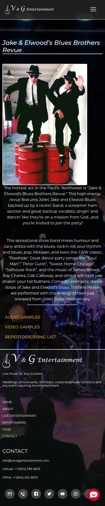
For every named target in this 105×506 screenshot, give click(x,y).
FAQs (6, 429)
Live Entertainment (19, 416)
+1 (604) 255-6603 (25, 477)
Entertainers (14, 422)
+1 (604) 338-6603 (27, 469)
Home (7, 402)
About (7, 409)
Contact (9, 436)
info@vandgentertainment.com (25, 460)
